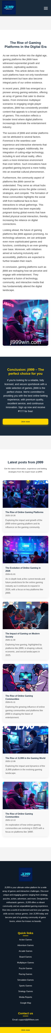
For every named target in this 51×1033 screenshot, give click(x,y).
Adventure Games (25, 945)
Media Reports (25, 997)
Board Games (25, 957)
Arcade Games (25, 951)
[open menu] (46, 8)
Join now (25, 421)
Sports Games (25, 985)
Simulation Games (25, 980)
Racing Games (25, 974)
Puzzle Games (25, 968)
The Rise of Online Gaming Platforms (24, 512)
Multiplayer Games (25, 962)
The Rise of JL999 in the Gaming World (25, 758)
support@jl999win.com (28, 1019)
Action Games (25, 939)
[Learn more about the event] (25, 23)
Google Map (25, 1003)
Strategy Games (25, 991)
